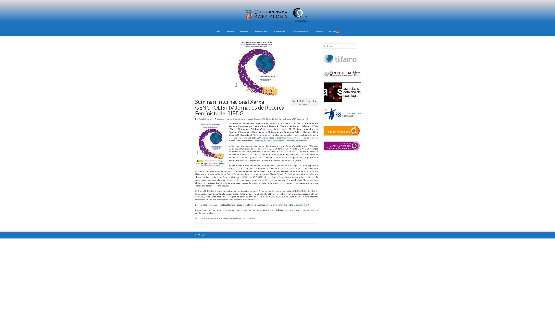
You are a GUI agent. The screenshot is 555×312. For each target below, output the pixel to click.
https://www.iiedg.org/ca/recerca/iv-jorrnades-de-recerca (280, 141)
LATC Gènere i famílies (269, 119)
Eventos (235, 119)
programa (259, 135)
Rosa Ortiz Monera (205, 119)
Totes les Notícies (285, 119)
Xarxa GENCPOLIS (248, 218)
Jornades (257, 119)
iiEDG (198, 218)
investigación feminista (208, 218)
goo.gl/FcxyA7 (302, 205)
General (242, 119)
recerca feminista (222, 218)
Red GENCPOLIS (235, 218)
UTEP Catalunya (298, 119)
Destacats (228, 119)
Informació (249, 119)
